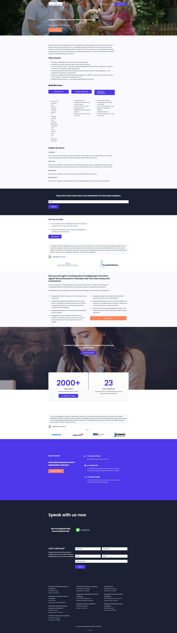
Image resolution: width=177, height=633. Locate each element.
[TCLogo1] (109, 260)
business (69, 224)
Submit (53, 207)
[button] (85, 428)
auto (62, 224)
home (59, 224)
